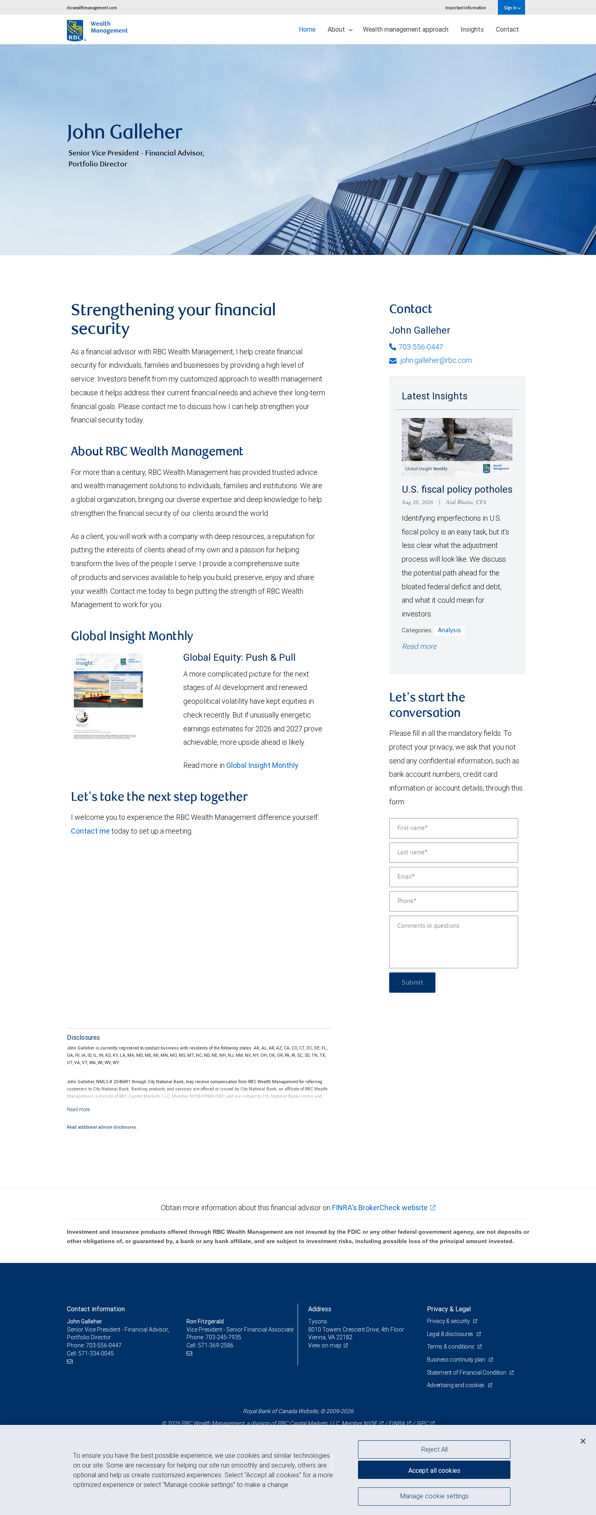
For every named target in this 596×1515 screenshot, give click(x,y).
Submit (412, 982)
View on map (324, 1345)
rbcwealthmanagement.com (91, 7)
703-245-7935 (223, 1337)
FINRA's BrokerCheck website (380, 1207)
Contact (507, 29)
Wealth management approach (405, 29)
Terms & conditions (451, 1346)
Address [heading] (319, 1309)
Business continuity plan (457, 1359)
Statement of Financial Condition (467, 1372)
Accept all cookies (434, 1470)
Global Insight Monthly (262, 765)
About (337, 29)
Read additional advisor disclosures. (102, 1127)
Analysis (449, 630)
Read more (419, 646)
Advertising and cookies (456, 1385)
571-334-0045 (96, 1353)
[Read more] (78, 1109)
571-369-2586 (216, 1345)
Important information (465, 7)
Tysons (317, 1321)
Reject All (434, 1449)
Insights (472, 29)
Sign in (510, 7)
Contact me (90, 831)
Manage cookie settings (434, 1496)
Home (307, 29)
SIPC (422, 1423)
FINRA (396, 1423)
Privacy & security (449, 1321)
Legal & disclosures (450, 1334)
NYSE (370, 1423)
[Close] (583, 1441)
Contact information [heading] (96, 1309)
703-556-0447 (421, 346)
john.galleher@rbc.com (435, 360)
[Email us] (71, 1361)
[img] (298, 149)
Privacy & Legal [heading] (449, 1309)
